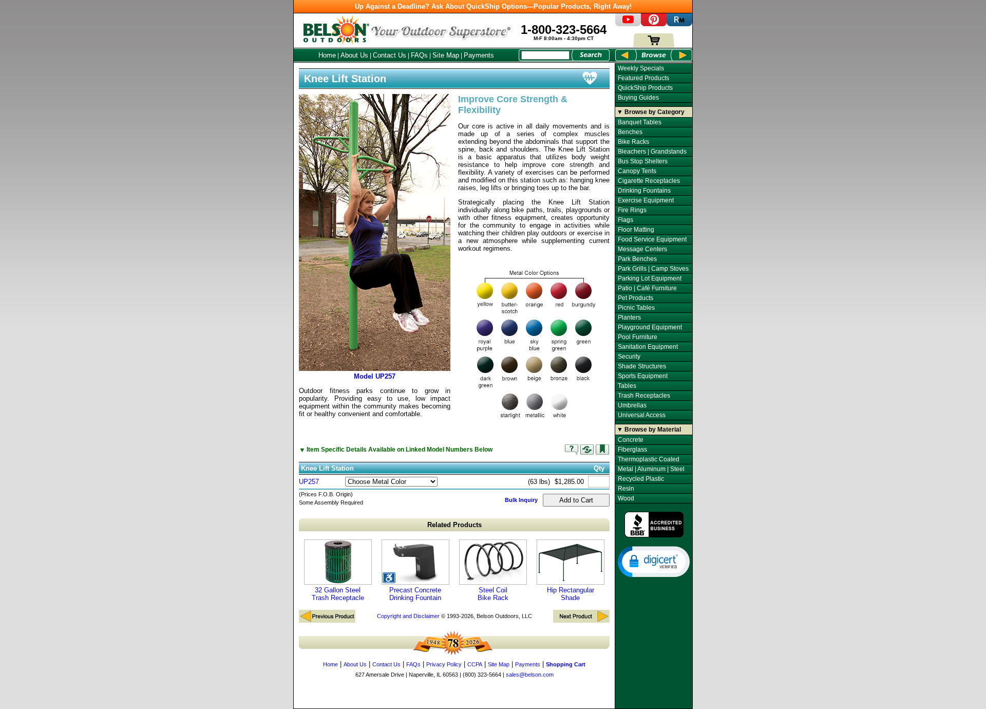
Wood (626, 498)
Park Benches (637, 259)
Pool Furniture (637, 337)
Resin (626, 488)
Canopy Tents (637, 171)
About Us (354, 55)
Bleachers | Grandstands (652, 151)
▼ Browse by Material (649, 429)
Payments (479, 55)
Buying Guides (638, 97)
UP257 (309, 482)
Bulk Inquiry (521, 500)
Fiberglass (632, 449)
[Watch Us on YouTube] (628, 24)
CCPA (474, 664)
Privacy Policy (444, 664)
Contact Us (389, 55)
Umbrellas (632, 405)
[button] (654, 561)
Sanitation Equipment (648, 346)
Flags (625, 219)
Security (629, 356)
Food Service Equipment (652, 239)
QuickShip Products (645, 87)
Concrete (630, 439)
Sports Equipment (643, 376)
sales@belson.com (530, 674)
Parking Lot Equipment (649, 278)
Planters (629, 317)
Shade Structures (642, 366)
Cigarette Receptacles (649, 180)
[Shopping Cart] (653, 45)
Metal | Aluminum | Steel (651, 469)
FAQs (419, 55)
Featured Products (643, 78)
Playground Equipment (650, 327)
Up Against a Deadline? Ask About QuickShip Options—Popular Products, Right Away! (493, 6)
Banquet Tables (639, 122)
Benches (630, 132)
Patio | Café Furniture (647, 288)
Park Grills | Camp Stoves (653, 268)
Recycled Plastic (641, 478)
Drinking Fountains (644, 190)
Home (327, 55)
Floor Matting (636, 229)
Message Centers (642, 249)
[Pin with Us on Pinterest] (654, 24)
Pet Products (635, 298)
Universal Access (642, 415)
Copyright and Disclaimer (408, 616)
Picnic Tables (636, 307)
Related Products (454, 525)
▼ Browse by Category (651, 112)
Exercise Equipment (646, 200)
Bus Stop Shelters (643, 161)
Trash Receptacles (644, 395)
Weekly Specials (641, 68)
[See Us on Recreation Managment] (679, 24)
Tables (627, 385)
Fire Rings (632, 210)
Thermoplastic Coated (648, 459)
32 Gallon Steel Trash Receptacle (338, 594)
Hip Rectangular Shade (570, 594)
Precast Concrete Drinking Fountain (415, 594)
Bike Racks (633, 141)
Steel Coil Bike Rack (493, 594)
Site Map (445, 55)
